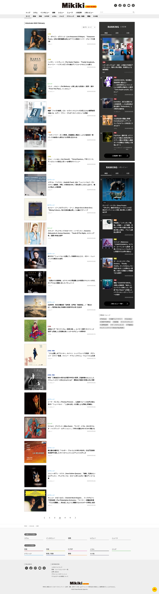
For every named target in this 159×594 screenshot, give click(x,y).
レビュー (61, 12)
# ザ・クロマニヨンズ (117, 324)
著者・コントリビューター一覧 (60, 569)
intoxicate (31, 526)
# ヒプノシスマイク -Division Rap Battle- (112, 327)
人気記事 (79, 12)
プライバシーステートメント (59, 574)
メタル (54, 16)
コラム (35, 12)
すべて (28, 16)
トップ (28, 12)
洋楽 (40, 16)
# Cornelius (128, 319)
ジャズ (61, 16)
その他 (95, 16)
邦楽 (34, 16)
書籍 (88, 16)
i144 (37, 526)
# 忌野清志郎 (104, 324)
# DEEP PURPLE (105, 322)
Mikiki (25, 526)
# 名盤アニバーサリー (115, 319)
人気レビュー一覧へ (117, 304)
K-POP (47, 16)
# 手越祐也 (129, 324)
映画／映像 (80, 16)
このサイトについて (57, 567)
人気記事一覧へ (117, 156)
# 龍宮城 (115, 322)
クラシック (70, 16)
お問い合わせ (55, 571)
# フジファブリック (126, 322)
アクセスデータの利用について (60, 576)
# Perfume (103, 319)
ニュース (70, 12)
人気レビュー (89, 12)
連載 (53, 12)
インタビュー (44, 12)
